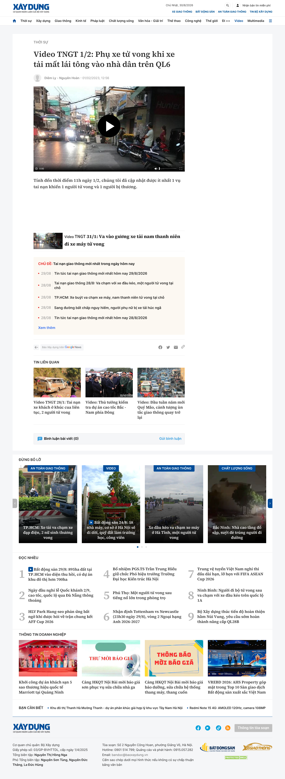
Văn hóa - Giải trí (150, 21)
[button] (137, 547)
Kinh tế (81, 21)
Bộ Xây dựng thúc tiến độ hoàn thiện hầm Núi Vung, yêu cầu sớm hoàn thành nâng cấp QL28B (231, 616)
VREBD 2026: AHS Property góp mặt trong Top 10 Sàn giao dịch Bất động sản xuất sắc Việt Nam (237, 687)
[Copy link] (183, 347)
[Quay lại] (36, 347)
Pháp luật (97, 21)
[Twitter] (168, 347)
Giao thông (63, 21)
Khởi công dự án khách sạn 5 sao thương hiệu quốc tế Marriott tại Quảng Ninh (45, 687)
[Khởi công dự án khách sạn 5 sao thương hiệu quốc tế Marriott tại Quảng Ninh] (48, 658)
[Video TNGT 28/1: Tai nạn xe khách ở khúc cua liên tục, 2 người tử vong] (57, 382)
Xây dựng (43, 21)
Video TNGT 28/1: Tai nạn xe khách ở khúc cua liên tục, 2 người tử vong (57, 407)
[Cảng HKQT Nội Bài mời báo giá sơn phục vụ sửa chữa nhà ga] (111, 658)
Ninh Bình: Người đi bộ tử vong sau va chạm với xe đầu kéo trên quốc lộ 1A (230, 595)
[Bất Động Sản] (218, 747)
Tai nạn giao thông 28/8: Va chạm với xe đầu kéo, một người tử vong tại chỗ (113, 285)
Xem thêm (46, 328)
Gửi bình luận (170, 439)
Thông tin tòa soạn (253, 728)
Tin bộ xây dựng (261, 11)
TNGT (80, 236)
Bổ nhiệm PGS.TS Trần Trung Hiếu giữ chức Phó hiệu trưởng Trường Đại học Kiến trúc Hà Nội (145, 573)
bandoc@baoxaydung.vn (130, 755)
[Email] (176, 347)
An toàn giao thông (232, 11)
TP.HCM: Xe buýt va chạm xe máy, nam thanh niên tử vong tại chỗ (109, 298)
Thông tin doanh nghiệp (42, 635)
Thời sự (26, 21)
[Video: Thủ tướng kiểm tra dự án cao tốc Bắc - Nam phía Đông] (109, 382)
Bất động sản (205, 11)
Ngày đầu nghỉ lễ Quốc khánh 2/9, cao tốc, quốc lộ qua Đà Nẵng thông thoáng (60, 595)
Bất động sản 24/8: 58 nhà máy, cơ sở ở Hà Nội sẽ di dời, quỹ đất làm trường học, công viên (111, 530)
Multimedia (256, 21)
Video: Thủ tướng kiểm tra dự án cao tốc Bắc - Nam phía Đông (107, 407)
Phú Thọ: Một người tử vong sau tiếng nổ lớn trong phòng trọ (142, 595)
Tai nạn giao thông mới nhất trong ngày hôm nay (94, 264)
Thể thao (174, 21)
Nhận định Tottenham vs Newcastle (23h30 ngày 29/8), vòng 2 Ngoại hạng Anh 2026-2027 (147, 616)
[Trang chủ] (14, 21)
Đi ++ (226, 21)
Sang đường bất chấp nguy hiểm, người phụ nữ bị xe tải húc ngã (107, 308)
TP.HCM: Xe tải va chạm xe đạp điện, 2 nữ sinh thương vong (48, 532)
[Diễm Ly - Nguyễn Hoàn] (37, 78)
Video (238, 21)
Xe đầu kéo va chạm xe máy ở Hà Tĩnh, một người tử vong (174, 532)
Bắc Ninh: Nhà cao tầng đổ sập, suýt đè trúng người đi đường (237, 532)
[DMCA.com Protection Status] (236, 758)
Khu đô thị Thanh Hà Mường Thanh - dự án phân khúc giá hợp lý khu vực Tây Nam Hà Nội (116, 708)
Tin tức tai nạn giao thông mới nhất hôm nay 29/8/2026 (100, 274)
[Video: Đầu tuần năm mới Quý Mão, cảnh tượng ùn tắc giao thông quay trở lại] (161, 382)
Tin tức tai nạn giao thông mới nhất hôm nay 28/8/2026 (100, 318)
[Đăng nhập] (238, 5)
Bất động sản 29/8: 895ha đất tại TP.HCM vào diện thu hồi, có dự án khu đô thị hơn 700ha (60, 574)
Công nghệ (193, 21)
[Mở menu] (270, 21)
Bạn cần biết (31, 708)
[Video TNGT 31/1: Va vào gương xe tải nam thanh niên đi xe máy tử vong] (48, 241)
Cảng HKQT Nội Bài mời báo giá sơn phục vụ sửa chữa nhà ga (111, 685)
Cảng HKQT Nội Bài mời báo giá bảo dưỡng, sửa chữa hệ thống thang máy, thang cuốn (174, 687)
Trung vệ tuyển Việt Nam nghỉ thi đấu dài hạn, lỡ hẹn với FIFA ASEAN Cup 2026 (230, 573)
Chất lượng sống (121, 21)
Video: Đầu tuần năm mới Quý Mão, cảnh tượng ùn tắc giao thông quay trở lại (161, 410)
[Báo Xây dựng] (31, 8)
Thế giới (212, 21)
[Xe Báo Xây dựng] (257, 747)
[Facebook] (160, 347)
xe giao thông (182, 11)
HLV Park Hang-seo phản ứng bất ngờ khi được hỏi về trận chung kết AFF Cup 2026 (60, 616)
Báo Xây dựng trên (53, 347)
